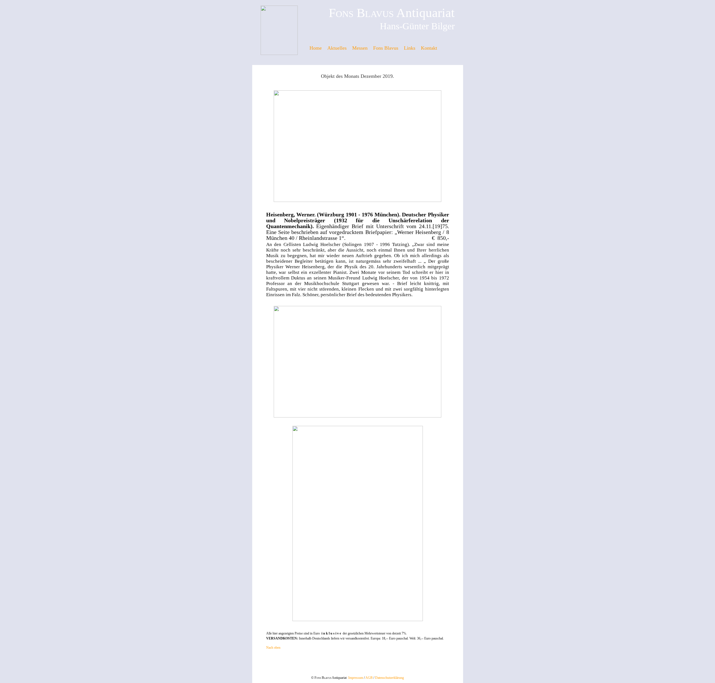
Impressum (355, 678)
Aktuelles (337, 48)
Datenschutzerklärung (389, 678)
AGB (369, 678)
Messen (360, 48)
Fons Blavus (385, 48)
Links (409, 48)
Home (315, 48)
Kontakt (429, 48)
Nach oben (273, 648)
